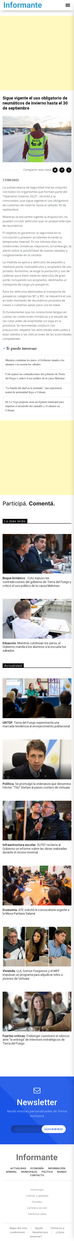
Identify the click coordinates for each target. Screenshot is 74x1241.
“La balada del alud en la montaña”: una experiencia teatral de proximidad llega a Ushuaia (33, 390)
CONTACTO (37, 1175)
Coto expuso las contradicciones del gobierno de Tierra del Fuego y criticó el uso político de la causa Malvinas (35, 376)
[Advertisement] (37, 53)
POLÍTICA (47, 1171)
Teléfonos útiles (37, 1214)
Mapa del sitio (18, 1228)
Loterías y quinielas (37, 1195)
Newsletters (40, 1232)
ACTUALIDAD (18, 1168)
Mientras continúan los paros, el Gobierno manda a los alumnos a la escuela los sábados (34, 362)
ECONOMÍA (37, 1168)
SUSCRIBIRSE (53, 1129)
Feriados (37, 1201)
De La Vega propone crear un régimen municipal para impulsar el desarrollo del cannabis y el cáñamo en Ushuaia (34, 406)
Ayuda (39, 1228)
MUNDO (62, 1171)
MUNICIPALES (29, 1171)
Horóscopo (37, 1189)
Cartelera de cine (37, 1208)
